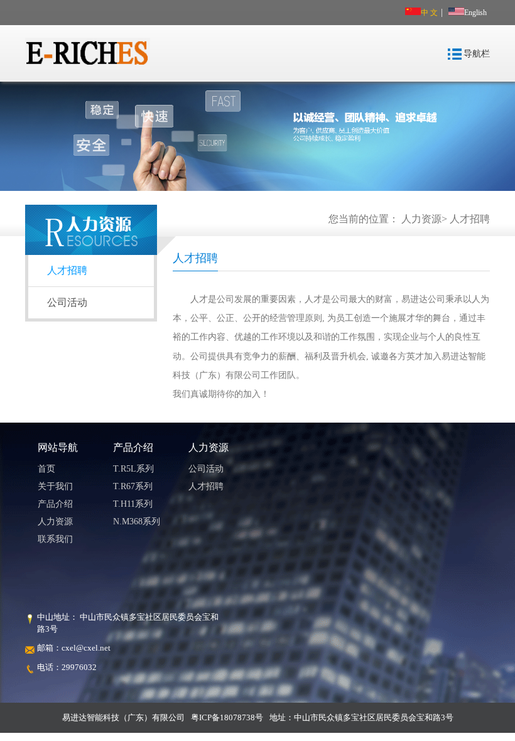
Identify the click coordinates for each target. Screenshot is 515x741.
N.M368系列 (136, 521)
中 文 (429, 12)
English (475, 12)
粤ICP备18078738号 (227, 717)
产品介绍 (55, 504)
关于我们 (55, 486)
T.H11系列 (133, 504)
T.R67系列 (133, 486)
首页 (46, 468)
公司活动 (67, 302)
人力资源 (421, 219)
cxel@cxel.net (86, 647)
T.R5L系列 (133, 468)
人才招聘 (470, 219)
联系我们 (55, 539)
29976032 (79, 667)
